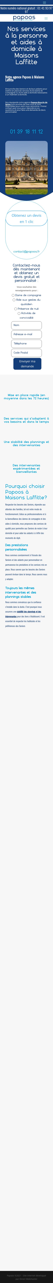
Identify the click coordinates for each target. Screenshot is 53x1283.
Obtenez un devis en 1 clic (26, 218)
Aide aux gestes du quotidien (28, 302)
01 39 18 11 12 (26, 132)
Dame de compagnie (28, 295)
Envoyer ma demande (27, 363)
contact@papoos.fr (26, 251)
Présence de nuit (28, 309)
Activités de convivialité (27, 315)
